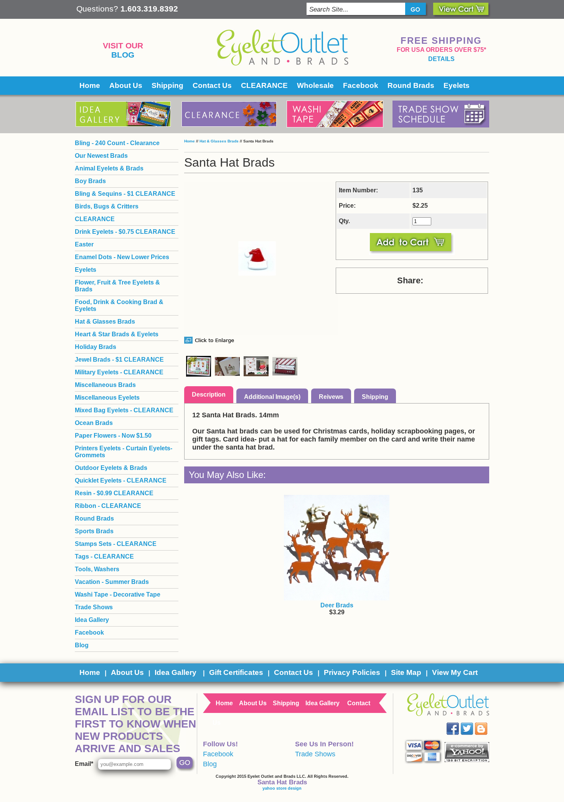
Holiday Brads (95, 347)
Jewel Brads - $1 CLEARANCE (119, 359)
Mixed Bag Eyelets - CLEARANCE (124, 410)
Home (89, 85)
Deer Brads (336, 605)
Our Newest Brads (101, 155)
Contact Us (212, 85)
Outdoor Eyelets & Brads (111, 468)
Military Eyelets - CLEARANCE (119, 372)
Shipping (167, 85)
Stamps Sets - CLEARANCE (116, 544)
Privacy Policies (352, 672)
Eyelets (457, 85)
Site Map (406, 672)
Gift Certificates (236, 672)
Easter (84, 244)
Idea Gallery (92, 620)
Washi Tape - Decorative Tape (117, 594)
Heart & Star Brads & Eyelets (116, 334)
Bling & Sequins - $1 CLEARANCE (125, 193)
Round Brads (411, 85)
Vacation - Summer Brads (112, 582)
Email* (84, 764)
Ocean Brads (94, 423)
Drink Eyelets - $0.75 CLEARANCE (125, 231)
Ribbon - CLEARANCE (108, 506)
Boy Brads (90, 181)
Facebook (360, 85)
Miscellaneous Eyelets (107, 397)
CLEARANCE (264, 85)
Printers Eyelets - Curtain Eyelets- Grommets (123, 451)
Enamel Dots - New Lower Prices (122, 257)
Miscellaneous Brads (105, 385)
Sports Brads (94, 531)
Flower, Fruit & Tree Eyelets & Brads (117, 286)
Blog (122, 55)
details (441, 59)
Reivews (331, 397)
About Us (125, 85)
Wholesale (315, 85)
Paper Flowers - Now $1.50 (113, 435)
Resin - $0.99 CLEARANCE (114, 493)
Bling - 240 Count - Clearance (117, 143)
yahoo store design (282, 788)
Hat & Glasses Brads (219, 141)
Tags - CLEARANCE (104, 556)
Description (209, 394)
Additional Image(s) (272, 397)
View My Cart (455, 672)
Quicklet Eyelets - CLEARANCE (121, 480)
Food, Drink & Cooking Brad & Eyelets (119, 305)
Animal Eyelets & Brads (109, 168)
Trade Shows (94, 607)
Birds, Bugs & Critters (107, 206)
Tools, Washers (97, 569)
